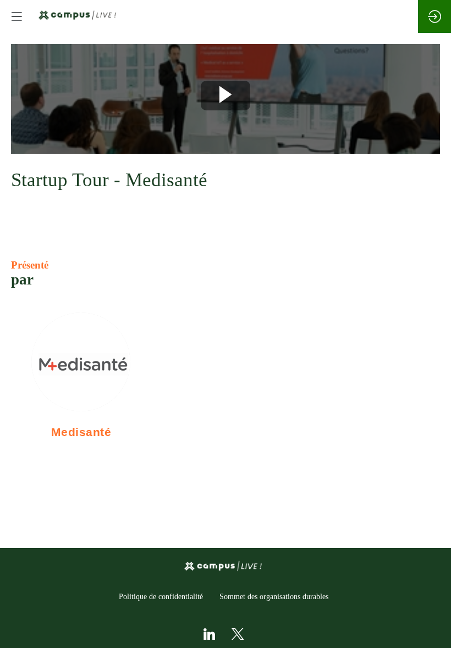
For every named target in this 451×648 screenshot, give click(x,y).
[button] (16, 16)
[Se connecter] (434, 16)
